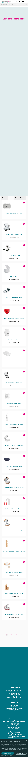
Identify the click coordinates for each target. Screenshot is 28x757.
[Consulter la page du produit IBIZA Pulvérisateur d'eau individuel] (14, 418)
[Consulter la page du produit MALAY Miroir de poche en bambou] (14, 566)
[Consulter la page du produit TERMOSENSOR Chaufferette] (14, 207)
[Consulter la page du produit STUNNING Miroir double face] (14, 376)
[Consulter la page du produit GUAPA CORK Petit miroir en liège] (14, 523)
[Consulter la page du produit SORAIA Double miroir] (14, 249)
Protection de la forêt (14, 726)
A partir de (14, 216)
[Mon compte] (16, 1)
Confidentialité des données (14, 708)
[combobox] (4, 198)
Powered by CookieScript (6, 755)
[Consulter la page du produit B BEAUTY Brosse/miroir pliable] (14, 291)
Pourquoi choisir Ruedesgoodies (14, 721)
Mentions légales (14, 709)
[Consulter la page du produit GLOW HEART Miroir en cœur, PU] (14, 608)
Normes (14, 706)
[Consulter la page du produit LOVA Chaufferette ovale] (14, 333)
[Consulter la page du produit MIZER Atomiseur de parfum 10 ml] (14, 587)
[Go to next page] (24, 635)
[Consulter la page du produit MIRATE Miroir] (14, 270)
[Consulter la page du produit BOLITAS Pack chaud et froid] (14, 397)
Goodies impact (14, 728)
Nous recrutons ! (14, 723)
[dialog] (14, 748)
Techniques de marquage (14, 690)
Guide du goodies (14, 727)
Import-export (14, 693)
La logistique (14, 696)
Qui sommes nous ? (14, 719)
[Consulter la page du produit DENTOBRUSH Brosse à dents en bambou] (14, 545)
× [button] (26, 740)
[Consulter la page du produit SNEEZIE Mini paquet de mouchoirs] (14, 354)
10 (21, 634)
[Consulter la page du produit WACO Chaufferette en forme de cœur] (14, 312)
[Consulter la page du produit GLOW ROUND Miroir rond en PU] (14, 439)
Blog (14, 720)
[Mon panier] (20, 1)
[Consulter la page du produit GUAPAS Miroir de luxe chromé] (14, 228)
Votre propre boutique (14, 697)
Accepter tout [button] (7, 753)
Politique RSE (14, 705)
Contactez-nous (14, 724)
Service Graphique (14, 694)
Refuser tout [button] (20, 753)
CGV (14, 711)
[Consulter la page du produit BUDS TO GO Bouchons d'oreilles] (14, 502)
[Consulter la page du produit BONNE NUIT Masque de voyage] (14, 460)
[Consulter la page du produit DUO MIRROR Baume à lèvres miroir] (14, 481)
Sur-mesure (14, 691)
